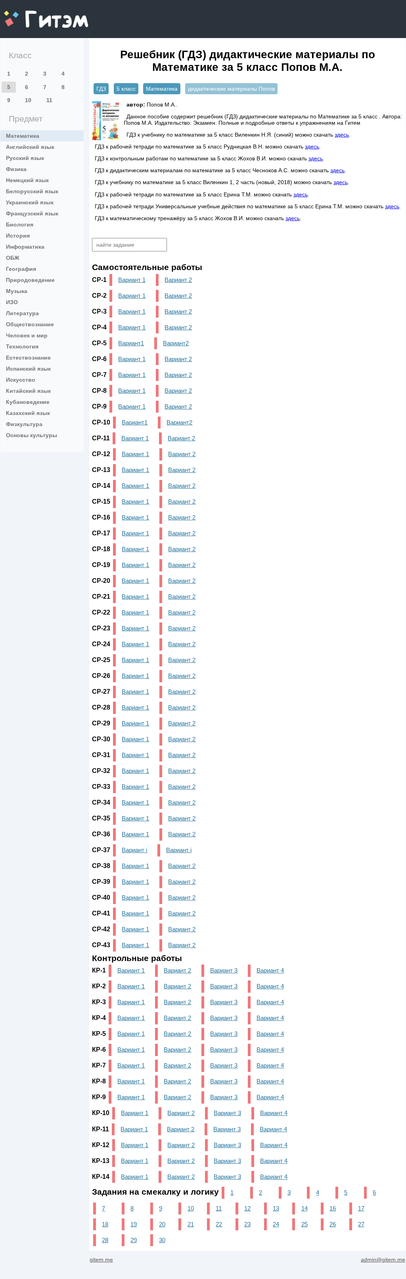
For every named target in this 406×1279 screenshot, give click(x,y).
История (18, 235)
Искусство (20, 380)
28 (105, 1240)
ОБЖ (12, 258)
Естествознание (28, 357)
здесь (342, 134)
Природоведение (30, 280)
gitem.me (25, 14)
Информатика (25, 247)
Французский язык (32, 213)
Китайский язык (28, 391)
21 (191, 1224)
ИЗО (12, 302)
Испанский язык (28, 368)
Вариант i (134, 850)
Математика (22, 136)
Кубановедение (28, 402)
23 (247, 1224)
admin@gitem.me (383, 1259)
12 (247, 1208)
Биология (19, 224)
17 (361, 1208)
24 (276, 1224)
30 (162, 1240)
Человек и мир (27, 335)
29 (133, 1240)
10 (28, 100)
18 (105, 1224)
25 (304, 1224)
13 (276, 1208)
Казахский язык (28, 413)
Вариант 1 (132, 279)
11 (49, 100)
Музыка (16, 291)
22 (219, 1224)
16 (332, 1208)
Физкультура (24, 424)
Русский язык (25, 158)
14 (304, 1208)
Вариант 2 (178, 279)
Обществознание (30, 324)
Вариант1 (131, 343)
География (21, 269)
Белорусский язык (32, 191)
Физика (16, 169)
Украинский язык (30, 202)
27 (361, 1224)
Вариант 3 (223, 970)
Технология (22, 346)
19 (133, 1224)
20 (162, 1224)
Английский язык (30, 147)
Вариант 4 (270, 970)
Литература (22, 313)
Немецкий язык (27, 180)
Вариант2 (176, 343)
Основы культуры (31, 435)
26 (332, 1224)
